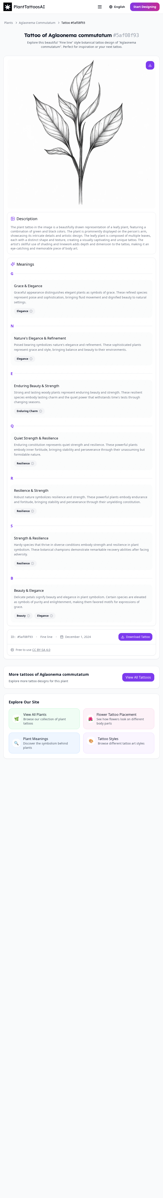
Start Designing (144, 7)
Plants (8, 23)
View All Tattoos (138, 677)
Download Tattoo (138, 637)
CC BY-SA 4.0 (41, 650)
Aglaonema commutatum (37, 23)
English (119, 7)
